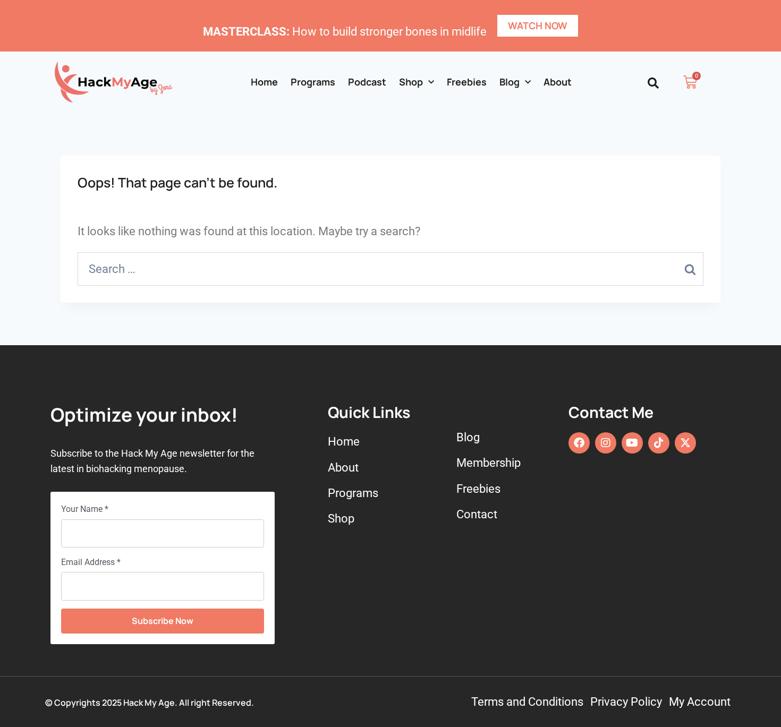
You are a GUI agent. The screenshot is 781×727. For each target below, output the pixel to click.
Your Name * (84, 509)
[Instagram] (605, 443)
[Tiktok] (658, 443)
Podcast (367, 81)
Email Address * (91, 562)
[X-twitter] (685, 443)
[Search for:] (390, 269)
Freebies (467, 81)
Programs (313, 81)
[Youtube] (632, 443)
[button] (653, 83)
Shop (411, 81)
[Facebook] (579, 443)
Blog (509, 81)
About (558, 81)
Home (264, 81)
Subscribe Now (162, 621)
